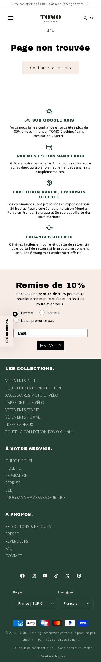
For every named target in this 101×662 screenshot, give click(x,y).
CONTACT (13, 555)
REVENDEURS (17, 541)
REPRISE (12, 482)
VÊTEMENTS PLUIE (21, 380)
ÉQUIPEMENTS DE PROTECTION (33, 388)
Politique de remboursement (58, 639)
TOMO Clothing (29, 633)
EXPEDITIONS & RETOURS (28, 526)
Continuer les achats (50, 67)
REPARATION (16, 475)
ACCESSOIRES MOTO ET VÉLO (31, 395)
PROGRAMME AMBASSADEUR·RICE (35, 497)
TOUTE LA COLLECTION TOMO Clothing (40, 431)
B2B (8, 490)
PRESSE (12, 533)
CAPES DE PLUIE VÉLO (24, 402)
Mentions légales (53, 656)
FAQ (9, 548)
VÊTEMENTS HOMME (23, 417)
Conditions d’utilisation (75, 648)
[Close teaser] (15, 314)
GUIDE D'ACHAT (19, 460)
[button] (6, 331)
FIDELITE (13, 468)
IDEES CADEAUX (19, 424)
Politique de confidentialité (33, 648)
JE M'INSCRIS (50, 345)
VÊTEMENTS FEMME (22, 409)
